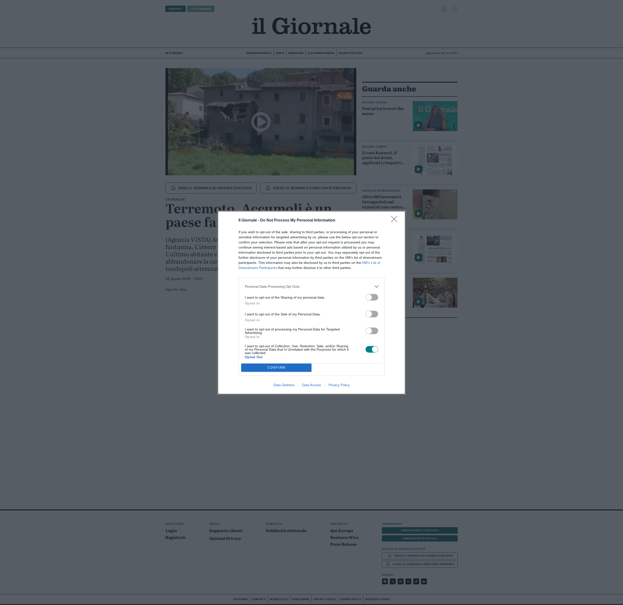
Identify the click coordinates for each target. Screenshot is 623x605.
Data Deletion (284, 385)
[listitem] (311, 286)
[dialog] (311, 302)
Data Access (311, 385)
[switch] (372, 297)
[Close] (395, 220)
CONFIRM (276, 367)
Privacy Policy (339, 385)
